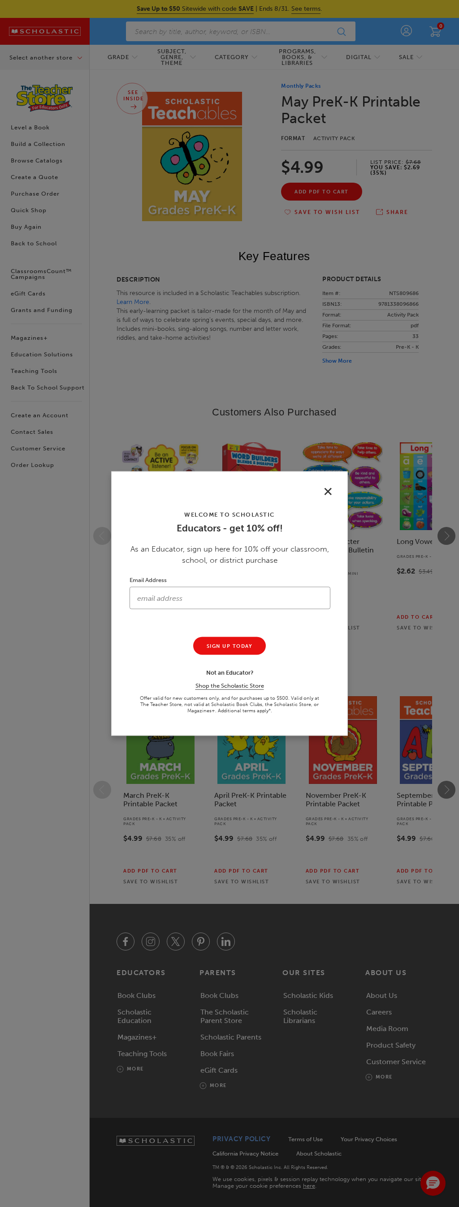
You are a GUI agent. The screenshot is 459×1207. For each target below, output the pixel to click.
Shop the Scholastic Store (229, 685)
